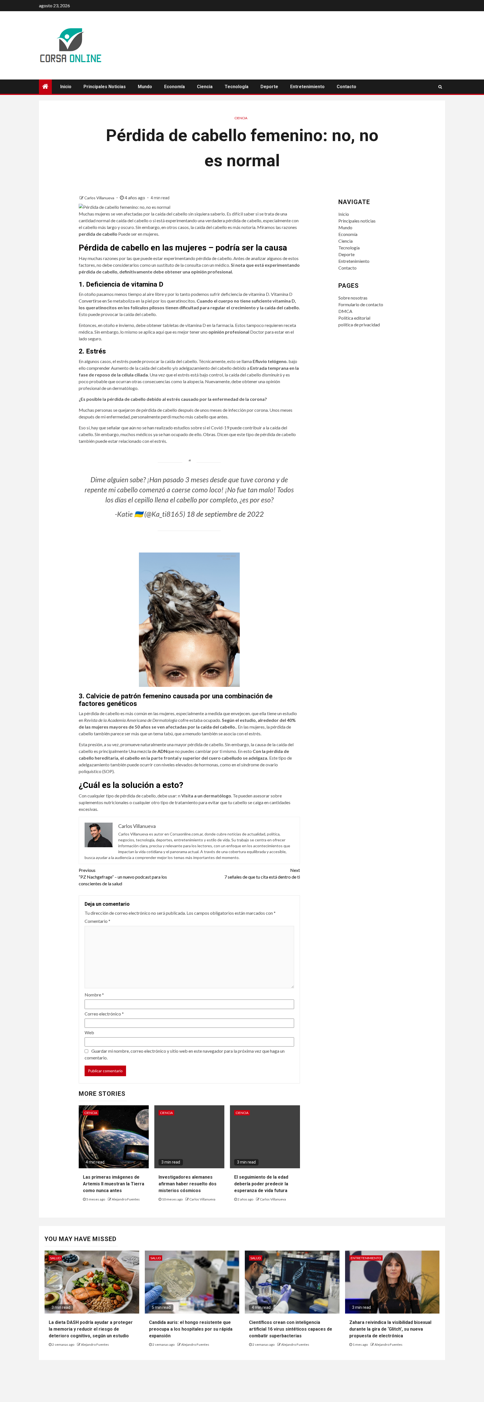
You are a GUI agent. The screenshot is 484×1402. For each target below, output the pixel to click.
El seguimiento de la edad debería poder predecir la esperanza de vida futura (261, 1183)
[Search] (440, 86)
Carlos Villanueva (99, 197)
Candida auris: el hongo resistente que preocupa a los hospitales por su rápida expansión (190, 1329)
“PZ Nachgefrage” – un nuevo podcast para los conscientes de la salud (123, 876)
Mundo (145, 86)
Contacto (346, 86)
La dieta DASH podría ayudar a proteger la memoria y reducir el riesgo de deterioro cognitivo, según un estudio (91, 1329)
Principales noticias (104, 86)
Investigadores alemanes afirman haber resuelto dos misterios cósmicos (188, 1183)
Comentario (97, 921)
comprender (99, 368)
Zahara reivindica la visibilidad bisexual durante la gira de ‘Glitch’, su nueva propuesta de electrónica (390, 1329)
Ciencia (205, 86)
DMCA (345, 311)
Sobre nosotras (352, 297)
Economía (174, 86)
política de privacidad (359, 324)
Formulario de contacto (360, 304)
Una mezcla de (147, 751)
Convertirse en (93, 300)
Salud (55, 1258)
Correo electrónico (104, 1013)
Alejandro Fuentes (126, 1199)
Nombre (94, 994)
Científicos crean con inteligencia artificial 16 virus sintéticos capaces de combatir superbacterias (290, 1329)
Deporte (269, 86)
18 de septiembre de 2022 (225, 514)
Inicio (65, 86)
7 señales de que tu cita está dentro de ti (262, 873)
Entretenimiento (307, 86)
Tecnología (236, 86)
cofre (183, 720)
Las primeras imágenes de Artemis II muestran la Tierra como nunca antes (113, 1183)
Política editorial (354, 317)
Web (89, 1032)
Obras (209, 434)
